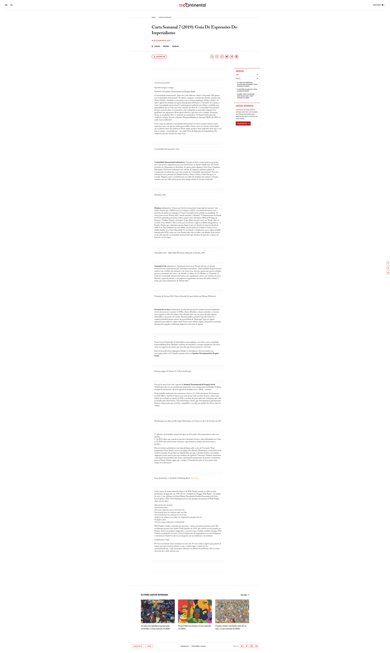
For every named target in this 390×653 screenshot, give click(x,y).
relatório (183, 453)
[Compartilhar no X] (212, 56)
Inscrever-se (242, 123)
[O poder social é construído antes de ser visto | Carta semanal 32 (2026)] (232, 611)
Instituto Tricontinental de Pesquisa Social (179, 91)
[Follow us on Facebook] (247, 646)
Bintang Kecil (184, 478)
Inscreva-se (137, 646)
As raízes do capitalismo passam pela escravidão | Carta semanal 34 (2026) (247, 84)
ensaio (160, 353)
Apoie (149, 646)
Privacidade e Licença (199, 646)
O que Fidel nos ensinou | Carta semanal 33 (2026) (247, 90)
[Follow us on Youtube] (256, 646)
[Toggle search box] (11, 5)
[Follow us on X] (242, 646)
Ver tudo (244, 595)
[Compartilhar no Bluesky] (227, 56)
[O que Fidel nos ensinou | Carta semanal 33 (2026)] (195, 611)
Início (154, 17)
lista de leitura (185, 448)
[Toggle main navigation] (6, 5)
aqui (196, 401)
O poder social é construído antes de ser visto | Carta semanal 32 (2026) (245, 96)
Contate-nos (184, 646)
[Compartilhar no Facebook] (217, 56)
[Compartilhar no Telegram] (231, 56)
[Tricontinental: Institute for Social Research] (193, 4)
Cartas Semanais (165, 17)
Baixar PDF (160, 56)
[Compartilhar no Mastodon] (236, 56)
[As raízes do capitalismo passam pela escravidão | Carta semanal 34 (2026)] (158, 611)
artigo (185, 450)
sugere (174, 460)
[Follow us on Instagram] (251, 646)
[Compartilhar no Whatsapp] (222, 56)
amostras (195, 499)
